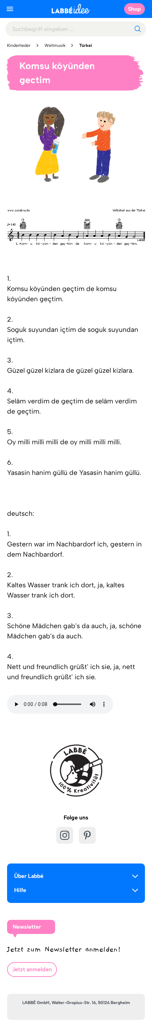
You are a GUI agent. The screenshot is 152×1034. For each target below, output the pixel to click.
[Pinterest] (87, 835)
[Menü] (10, 9)
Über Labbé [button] (28, 876)
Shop (134, 9)
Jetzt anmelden (32, 969)
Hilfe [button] (20, 890)
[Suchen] (137, 28)
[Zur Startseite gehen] (70, 9)
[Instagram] (64, 835)
